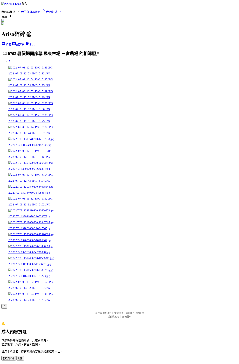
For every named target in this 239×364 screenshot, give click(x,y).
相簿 (9, 44)
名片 (32, 44)
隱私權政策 (113, 316)
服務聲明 (126, 316)
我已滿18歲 (8, 358)
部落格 (20, 44)
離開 (20, 358)
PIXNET (107, 313)
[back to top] (4, 306)
